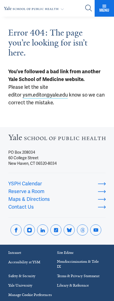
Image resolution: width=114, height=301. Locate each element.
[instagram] (29, 230)
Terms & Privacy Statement (78, 276)
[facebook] (16, 230)
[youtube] (95, 230)
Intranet (14, 252)
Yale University (20, 285)
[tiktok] (55, 230)
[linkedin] (42, 230)
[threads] (82, 230)
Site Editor (65, 252)
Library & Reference (73, 285)
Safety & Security (21, 276)
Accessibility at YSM (24, 262)
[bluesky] (69, 230)
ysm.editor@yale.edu (45, 95)
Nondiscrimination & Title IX (78, 264)
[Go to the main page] (35, 8)
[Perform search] (88, 8)
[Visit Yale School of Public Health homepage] (57, 139)
